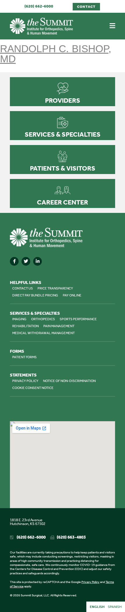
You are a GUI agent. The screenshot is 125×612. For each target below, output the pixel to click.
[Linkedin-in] (37, 261)
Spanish (115, 607)
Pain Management (58, 326)
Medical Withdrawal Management (43, 333)
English (97, 607)
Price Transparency (55, 288)
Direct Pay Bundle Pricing (35, 295)
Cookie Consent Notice (32, 388)
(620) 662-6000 (38, 6)
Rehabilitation (25, 326)
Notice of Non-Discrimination (69, 381)
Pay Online (72, 295)
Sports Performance (78, 319)
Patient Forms (24, 357)
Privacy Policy (25, 381)
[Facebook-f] (14, 261)
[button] (112, 26)
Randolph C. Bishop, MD (55, 53)
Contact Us (22, 288)
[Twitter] (26, 261)
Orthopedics (43, 319)
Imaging (19, 319)
